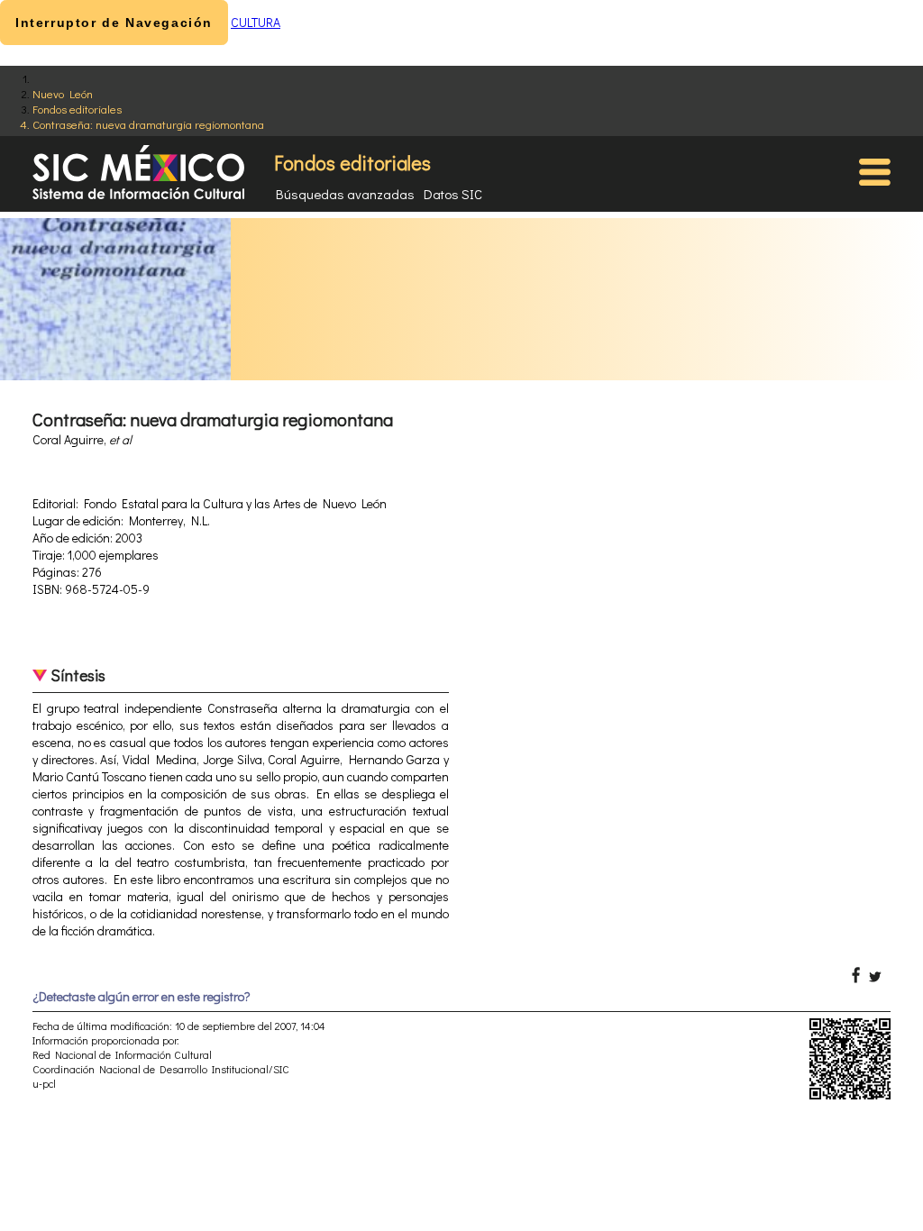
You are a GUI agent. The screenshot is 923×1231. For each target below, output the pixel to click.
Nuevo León (62, 93)
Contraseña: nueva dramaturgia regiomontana (148, 124)
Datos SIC (453, 194)
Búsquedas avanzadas (345, 194)
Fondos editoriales (77, 108)
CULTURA (255, 22)
